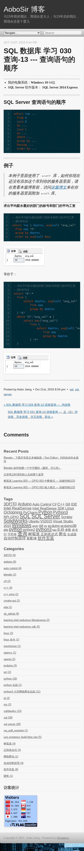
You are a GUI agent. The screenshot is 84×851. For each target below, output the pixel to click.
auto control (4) (12, 568)
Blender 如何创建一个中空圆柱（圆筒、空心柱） (32, 467)
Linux (69, 508)
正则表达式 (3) (12, 749)
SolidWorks (16, 521)
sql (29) (8, 717)
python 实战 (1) (13, 685)
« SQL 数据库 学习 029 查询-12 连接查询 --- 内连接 (37, 404)
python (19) (10, 678)
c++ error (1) (11, 594)
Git (67, 504)
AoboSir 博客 (24, 9)
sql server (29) (12, 724)
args (35, 526)
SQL (25, 516)
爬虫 (62, 534)
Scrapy (66, 517)
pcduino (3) (10, 665)
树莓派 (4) (9, 743)
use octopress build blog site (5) (22, 737)
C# (54, 504)
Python (45, 512)
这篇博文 (58, 187)
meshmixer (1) (12, 646)
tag (54, 529)
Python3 (60, 512)
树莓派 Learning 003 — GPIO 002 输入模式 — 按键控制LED (39, 487)
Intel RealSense (18, 508)
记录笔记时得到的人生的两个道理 (23, 474)
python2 (29, 529)
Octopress (13, 512)
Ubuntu (34, 521)
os (45, 526)
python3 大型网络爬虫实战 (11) (22, 691)
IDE (74, 504)
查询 (22, 533)
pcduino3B (68, 526)
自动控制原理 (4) (13, 763)
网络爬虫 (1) (11, 756)
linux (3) (8, 633)
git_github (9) (11, 613)
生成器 (71, 534)
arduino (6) (10, 561)
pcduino (54, 526)
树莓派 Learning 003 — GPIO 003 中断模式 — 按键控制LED (39, 480)
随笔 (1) (8, 775)
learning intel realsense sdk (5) (22, 626)
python (15, 529)
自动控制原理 (15, 538)
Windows (21, 525)
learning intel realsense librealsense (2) (27, 620)
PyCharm (30, 512)
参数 (68, 529)
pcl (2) (7, 672)
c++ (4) (8, 587)
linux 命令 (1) (11, 639)
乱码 (60, 529)
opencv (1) (10, 652)
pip (6, 529)
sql (71, 389)
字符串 (12, 534)
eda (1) (8, 607)
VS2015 (46, 521)
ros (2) (7, 704)
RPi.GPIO (11, 517)
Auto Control (41, 504)
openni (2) (9, 659)
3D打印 (10, 504)
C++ (61, 504)
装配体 (32, 538)
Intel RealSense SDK (48, 508)
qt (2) (7, 698)
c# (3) (7, 581)
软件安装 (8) (11, 769)
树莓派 (34, 534)
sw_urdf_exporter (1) (16, 730)
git (41, 526)
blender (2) (10, 574)
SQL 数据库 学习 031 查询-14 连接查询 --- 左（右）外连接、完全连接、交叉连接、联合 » (43, 414)
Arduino (25, 504)
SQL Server (45, 516)
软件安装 (46, 538)
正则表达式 (49, 534)
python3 (44, 529)
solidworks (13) (12, 711)
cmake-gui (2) (12, 600)
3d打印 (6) (10, 555)
